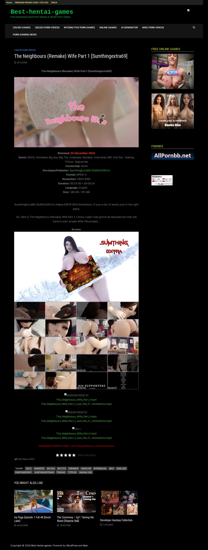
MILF (111, 468)
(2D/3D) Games (21, 27)
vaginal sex (85, 472)
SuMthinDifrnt (23, 472)
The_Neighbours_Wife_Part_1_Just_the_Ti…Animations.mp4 (76, 403)
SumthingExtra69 (44, 472)
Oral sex (121, 468)
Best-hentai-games (42, 12)
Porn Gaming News (25, 34)
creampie (73, 468)
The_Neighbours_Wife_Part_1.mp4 (76, 399)
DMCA (54, 2)
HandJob (86, 468)
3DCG (28, 468)
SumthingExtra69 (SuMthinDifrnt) (90, 170)
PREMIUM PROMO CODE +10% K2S (31, 2)
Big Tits (62, 468)
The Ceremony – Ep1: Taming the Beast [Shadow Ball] (75, 519)
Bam (85, 545)
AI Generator (129, 27)
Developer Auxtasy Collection (116, 520)
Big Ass (51, 468)
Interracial (100, 468)
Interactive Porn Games (79, 27)
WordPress (72, 545)
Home (9, 2)
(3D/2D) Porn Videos (47, 27)
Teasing (61, 472)
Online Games (108, 27)
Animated (39, 468)
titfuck (72, 472)
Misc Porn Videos (153, 27)
